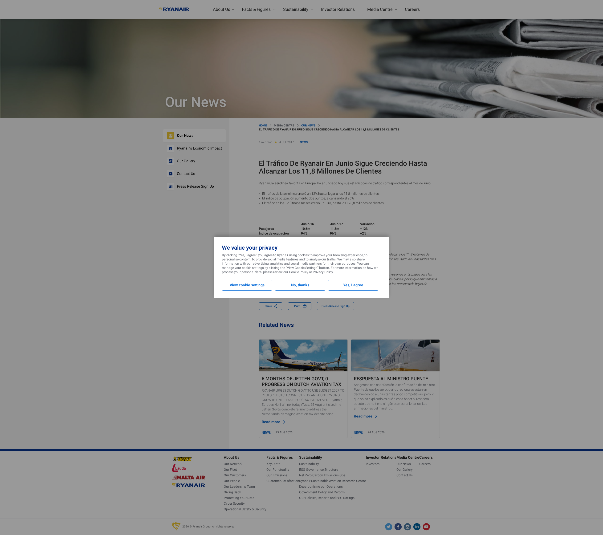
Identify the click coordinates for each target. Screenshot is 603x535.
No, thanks (300, 285)
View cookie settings (247, 285)
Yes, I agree (353, 285)
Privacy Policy (323, 272)
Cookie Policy (298, 272)
